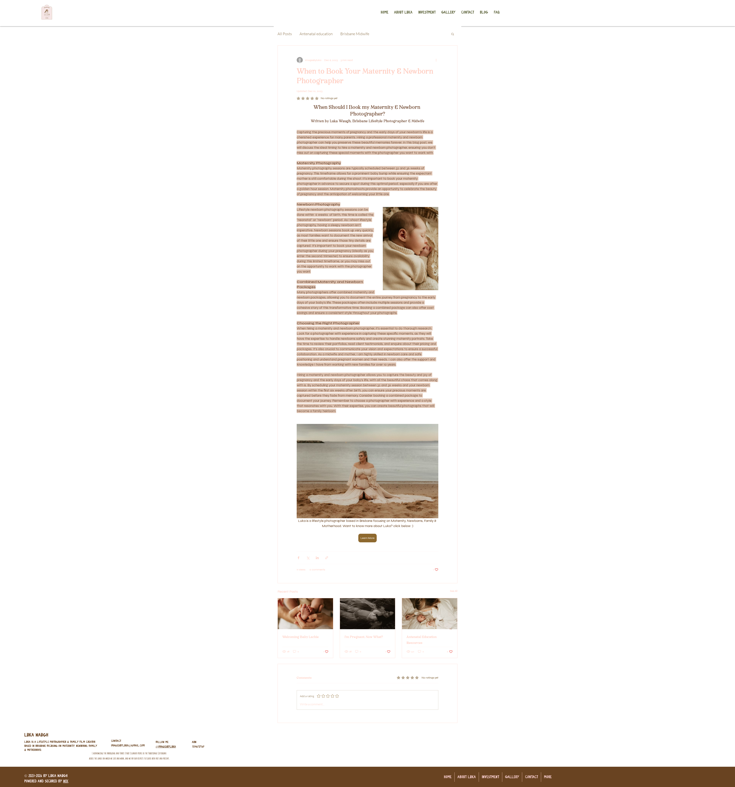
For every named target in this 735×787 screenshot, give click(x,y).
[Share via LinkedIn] (317, 558)
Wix (65, 781)
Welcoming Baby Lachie (300, 637)
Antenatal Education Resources (422, 640)
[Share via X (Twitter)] (308, 558)
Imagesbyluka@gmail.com (128, 745)
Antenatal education (316, 33)
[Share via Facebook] (298, 558)
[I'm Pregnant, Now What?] (367, 613)
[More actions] (436, 60)
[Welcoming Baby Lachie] (305, 613)
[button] (452, 33)
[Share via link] (326, 558)
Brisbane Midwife (354, 33)
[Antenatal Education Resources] (429, 613)
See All (453, 591)
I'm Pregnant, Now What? (364, 637)
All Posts (285, 33)
